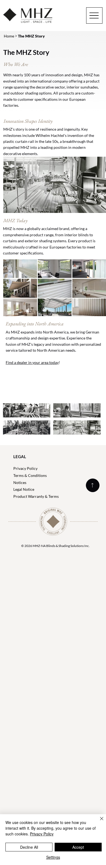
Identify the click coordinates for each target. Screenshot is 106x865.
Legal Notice (23, 489)
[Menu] (94, 15)
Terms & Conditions (30, 475)
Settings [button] (53, 857)
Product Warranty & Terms (36, 496)
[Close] (98, 821)
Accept (78, 847)
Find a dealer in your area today (32, 362)
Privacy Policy (25, 468)
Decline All (29, 847)
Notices (19, 482)
